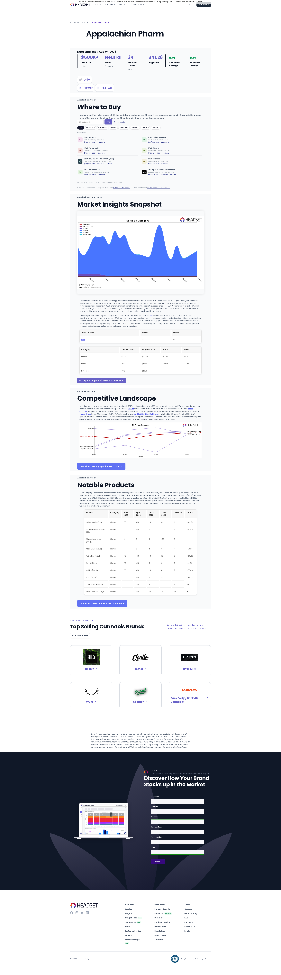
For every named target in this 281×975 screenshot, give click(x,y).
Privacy (200, 959)
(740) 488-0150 (90, 175)
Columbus (102, 128)
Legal (194, 959)
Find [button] (108, 122)
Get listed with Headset (121, 188)
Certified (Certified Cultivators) (146, 414)
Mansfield (124, 128)
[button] (110, 4)
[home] (80, 4)
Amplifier (158, 940)
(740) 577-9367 (90, 142)
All (81, 128)
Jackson (155, 128)
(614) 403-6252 (153, 142)
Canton (145, 128)
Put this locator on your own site (158, 188)
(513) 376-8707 (153, 175)
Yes (199, 2)
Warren (135, 128)
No (202, 2)
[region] (140, 157)
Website (109, 164)
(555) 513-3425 (153, 164)
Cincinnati (90, 128)
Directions (101, 142)
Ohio (151, 315)
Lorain (113, 128)
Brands (98, 4)
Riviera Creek (85, 414)
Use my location (120, 122)
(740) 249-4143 (154, 153)
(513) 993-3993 (89, 164)
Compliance (185, 959)
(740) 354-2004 (90, 153)
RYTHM (131, 409)
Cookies (208, 959)
